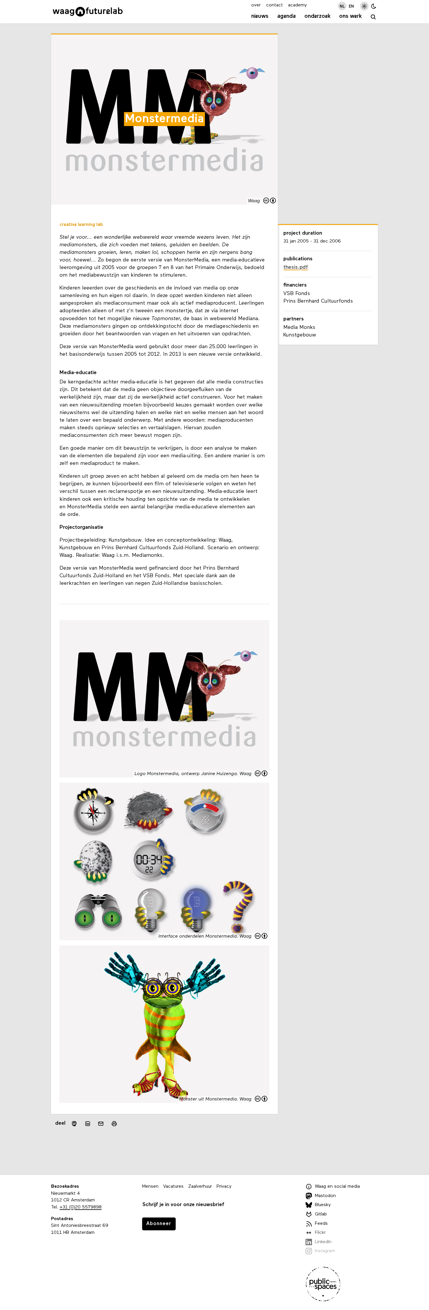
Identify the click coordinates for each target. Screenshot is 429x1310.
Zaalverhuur (200, 1186)
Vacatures (173, 1186)
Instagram (325, 1251)
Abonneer (158, 1223)
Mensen (150, 1186)
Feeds (321, 1223)
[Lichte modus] (364, 6)
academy (297, 5)
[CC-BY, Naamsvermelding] (270, 201)
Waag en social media (337, 1186)
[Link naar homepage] (87, 11)
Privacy (224, 1186)
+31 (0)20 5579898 (81, 1207)
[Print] (114, 1123)
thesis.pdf (295, 267)
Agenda (286, 16)
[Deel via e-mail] (101, 1123)
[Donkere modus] (373, 6)
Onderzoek (317, 16)
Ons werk (350, 16)
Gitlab (321, 1214)
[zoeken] (373, 17)
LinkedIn (323, 1242)
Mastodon (325, 1196)
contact (274, 5)
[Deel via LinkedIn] (87, 1123)
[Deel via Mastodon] (74, 1123)
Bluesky (323, 1205)
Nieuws (259, 16)
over (256, 5)
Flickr (320, 1232)
